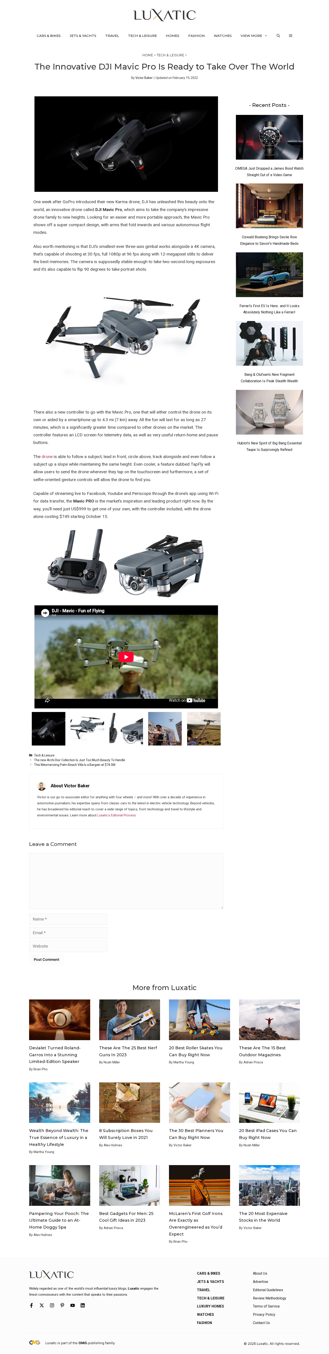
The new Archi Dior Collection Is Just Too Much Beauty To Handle (79, 760)
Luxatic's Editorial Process (116, 815)
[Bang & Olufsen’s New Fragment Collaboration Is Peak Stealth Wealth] (269, 344)
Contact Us (261, 1323)
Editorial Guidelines (268, 1290)
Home (147, 55)
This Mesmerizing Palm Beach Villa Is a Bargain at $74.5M (74, 765)
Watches (223, 36)
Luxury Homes (210, 1306)
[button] (278, 36)
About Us (260, 1273)
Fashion (196, 36)
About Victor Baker (70, 785)
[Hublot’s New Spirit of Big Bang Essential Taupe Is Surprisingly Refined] (269, 413)
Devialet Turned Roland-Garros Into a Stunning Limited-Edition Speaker (55, 1055)
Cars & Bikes (49, 36)
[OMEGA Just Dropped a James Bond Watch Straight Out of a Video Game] (269, 138)
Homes (172, 36)
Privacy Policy (264, 1314)
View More (251, 36)
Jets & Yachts (83, 36)
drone (47, 456)
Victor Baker (144, 78)
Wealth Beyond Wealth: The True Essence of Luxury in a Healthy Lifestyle (58, 1137)
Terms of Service (266, 1306)
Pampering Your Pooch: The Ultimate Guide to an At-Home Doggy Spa (59, 1220)
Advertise (260, 1282)
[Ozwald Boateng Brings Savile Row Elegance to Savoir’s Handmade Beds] (269, 207)
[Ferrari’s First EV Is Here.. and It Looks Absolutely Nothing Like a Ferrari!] (269, 275)
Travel (112, 36)
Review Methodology (269, 1298)
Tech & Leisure (142, 36)
